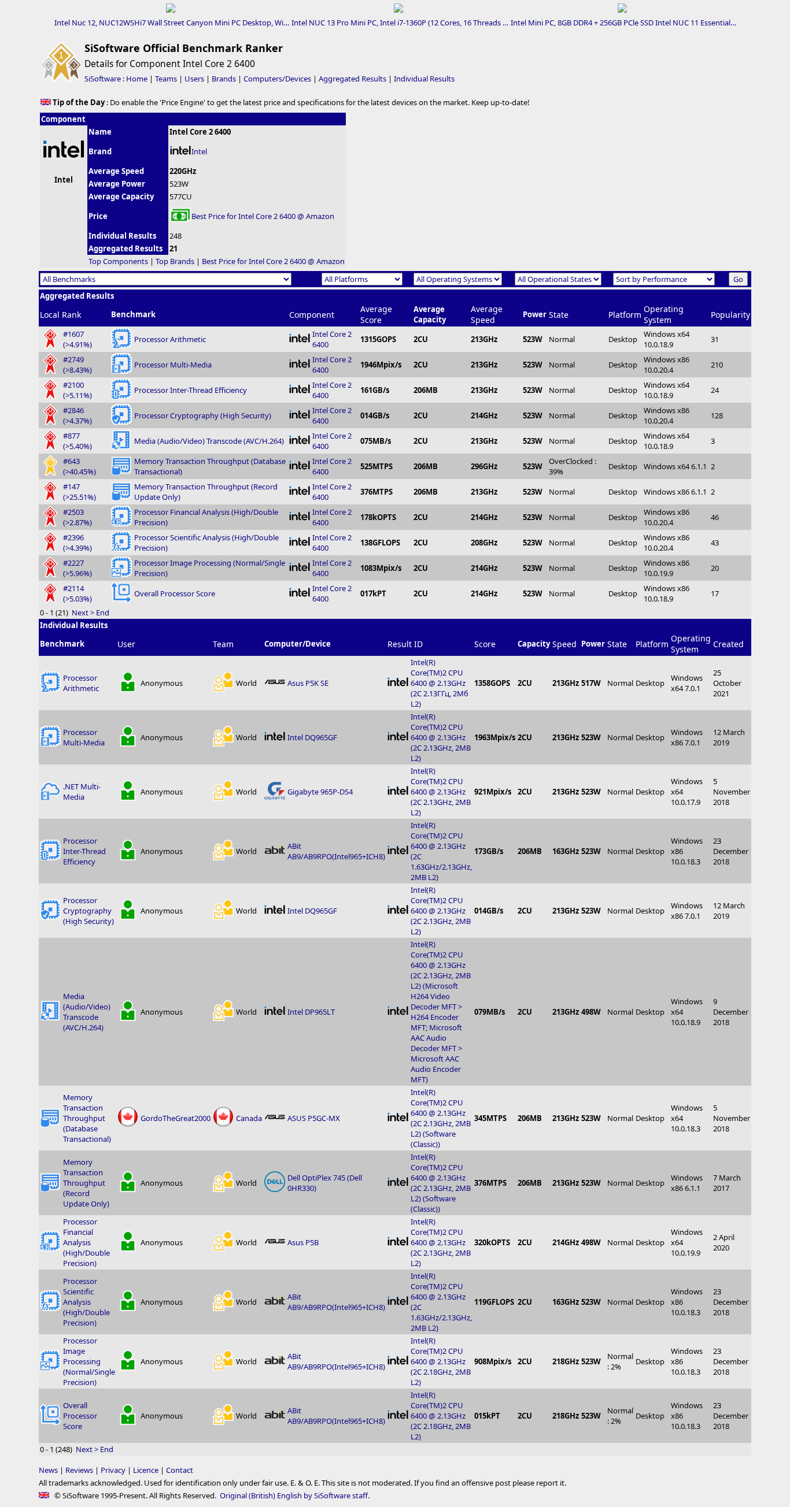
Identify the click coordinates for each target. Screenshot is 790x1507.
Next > (83, 612)
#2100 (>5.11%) (77, 390)
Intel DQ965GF (312, 737)
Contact (179, 1470)
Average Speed (487, 314)
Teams (166, 78)
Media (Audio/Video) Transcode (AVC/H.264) (209, 441)
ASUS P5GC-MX (313, 1118)
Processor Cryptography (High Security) (202, 415)
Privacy (113, 1470)
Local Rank (60, 314)
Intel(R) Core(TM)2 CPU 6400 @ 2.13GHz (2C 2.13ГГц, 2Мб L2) (439, 683)
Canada (249, 1118)
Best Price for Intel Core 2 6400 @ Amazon (262, 216)
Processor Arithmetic (170, 339)
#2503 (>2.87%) (77, 517)
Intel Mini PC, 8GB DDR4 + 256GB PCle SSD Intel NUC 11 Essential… (623, 22)
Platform (624, 314)
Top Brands (175, 261)
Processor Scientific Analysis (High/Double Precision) (86, 1302)
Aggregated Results (352, 78)
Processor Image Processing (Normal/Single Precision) (89, 1361)
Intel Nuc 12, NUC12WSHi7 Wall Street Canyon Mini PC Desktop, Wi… (171, 22)
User (126, 644)
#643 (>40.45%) (79, 466)
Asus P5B (303, 1242)
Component (311, 314)
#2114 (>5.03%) (77, 593)
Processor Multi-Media (173, 364)
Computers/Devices (277, 78)
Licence (145, 1470)
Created (728, 644)
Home (136, 78)
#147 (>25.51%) (79, 491)
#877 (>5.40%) (77, 440)
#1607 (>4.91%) (77, 339)
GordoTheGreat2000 (176, 1118)
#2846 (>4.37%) (77, 415)
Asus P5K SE (307, 683)
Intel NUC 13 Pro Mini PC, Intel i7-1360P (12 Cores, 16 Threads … (399, 22)
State (558, 314)
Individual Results (424, 78)
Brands (224, 78)
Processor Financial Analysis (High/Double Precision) (86, 1242)
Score (485, 644)
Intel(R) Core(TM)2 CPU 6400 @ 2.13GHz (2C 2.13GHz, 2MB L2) (441, 737)
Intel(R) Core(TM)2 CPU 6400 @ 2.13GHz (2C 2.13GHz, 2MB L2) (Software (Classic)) (441, 1118)
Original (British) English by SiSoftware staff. (295, 1495)
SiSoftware (102, 78)
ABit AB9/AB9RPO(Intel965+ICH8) (336, 851)
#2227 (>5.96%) (77, 568)
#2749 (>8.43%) (77, 364)
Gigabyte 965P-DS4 (320, 791)
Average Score (376, 314)
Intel (199, 151)
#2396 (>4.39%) (77, 542)
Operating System (664, 314)
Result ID (405, 644)
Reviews (79, 1470)
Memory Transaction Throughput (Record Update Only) (86, 1183)
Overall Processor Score (174, 593)
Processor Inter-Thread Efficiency (190, 390)
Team (223, 644)
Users (194, 78)
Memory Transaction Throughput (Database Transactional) (87, 1118)
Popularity (730, 314)
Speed (564, 644)
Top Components (118, 261)
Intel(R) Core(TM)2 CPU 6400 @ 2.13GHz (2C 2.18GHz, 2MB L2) (441, 1361)
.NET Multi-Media (82, 791)
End (102, 612)
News (48, 1470)
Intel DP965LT (311, 1012)
